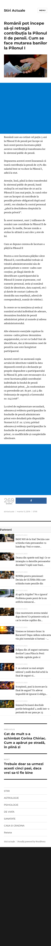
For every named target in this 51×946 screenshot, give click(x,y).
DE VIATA (9, 811)
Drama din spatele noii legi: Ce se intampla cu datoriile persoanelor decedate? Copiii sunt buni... (33, 561)
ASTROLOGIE (11, 798)
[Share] (31, 501)
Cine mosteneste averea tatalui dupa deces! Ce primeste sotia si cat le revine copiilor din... (32, 617)
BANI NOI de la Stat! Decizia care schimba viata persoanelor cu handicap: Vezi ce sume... (32, 543)
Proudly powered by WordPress (31, 841)
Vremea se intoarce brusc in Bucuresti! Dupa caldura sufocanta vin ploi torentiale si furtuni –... (33, 635)
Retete (8, 832)
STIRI (35, 511)
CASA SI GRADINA (14, 825)
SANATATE (10, 818)
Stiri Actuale (14, 10)
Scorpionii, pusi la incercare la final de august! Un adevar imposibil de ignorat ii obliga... (31, 690)
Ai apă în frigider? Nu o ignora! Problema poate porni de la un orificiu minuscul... (31, 598)
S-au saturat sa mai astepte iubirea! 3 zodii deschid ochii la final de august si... (32, 672)
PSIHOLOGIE (11, 805)
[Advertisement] (25, 108)
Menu (42, 10)
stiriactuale (9, 511)
